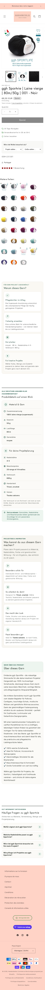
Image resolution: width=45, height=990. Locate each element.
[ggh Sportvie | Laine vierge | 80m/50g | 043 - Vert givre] (4, 251)
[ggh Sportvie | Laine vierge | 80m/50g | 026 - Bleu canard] (14, 219)
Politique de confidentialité (14, 978)
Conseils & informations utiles (16, 908)
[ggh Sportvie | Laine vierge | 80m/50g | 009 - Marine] (4, 198)
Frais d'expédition (17, 103)
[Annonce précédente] (4, 6)
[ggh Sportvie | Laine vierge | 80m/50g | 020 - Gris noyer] (14, 208)
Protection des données (14, 903)
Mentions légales (23, 985)
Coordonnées (32, 981)
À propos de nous (12, 876)
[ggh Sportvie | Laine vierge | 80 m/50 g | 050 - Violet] (4, 262)
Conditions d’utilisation (34, 978)
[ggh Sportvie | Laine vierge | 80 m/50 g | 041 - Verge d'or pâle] (23, 241)
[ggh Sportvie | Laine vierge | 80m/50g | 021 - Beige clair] (23, 208)
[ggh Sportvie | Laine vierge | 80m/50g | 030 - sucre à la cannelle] (4, 230)
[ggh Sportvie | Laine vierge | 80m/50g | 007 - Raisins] (33, 187)
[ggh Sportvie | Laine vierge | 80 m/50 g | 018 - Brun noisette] (4, 208)
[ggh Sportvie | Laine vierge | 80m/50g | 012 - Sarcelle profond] (14, 198)
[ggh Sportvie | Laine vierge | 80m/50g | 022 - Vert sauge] (33, 208)
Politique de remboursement (26, 974)
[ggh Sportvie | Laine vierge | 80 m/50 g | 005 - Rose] (23, 187)
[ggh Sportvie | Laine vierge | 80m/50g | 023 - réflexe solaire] (4, 219)
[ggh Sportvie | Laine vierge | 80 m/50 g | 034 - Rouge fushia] (33, 230)
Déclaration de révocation (15, 898)
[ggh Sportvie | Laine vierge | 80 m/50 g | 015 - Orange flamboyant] (23, 198)
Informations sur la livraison (16, 871)
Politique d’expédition (18, 981)
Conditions (9, 892)
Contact (8, 882)
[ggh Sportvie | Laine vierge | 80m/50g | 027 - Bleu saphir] (23, 219)
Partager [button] (7, 162)
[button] (4, 16)
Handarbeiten (12, 971)
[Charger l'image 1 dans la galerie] (11, 76)
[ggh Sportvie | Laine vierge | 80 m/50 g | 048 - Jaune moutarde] (33, 251)
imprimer (8, 887)
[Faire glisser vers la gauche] (2, 77)
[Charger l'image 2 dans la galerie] (22, 76)
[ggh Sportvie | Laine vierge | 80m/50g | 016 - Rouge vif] (33, 198)
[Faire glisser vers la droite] (42, 77)
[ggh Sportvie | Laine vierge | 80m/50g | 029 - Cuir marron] (33, 219)
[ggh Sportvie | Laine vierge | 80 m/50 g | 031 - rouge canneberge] (14, 230)
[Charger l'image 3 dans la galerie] (34, 76)
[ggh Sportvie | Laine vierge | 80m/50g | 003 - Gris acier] (14, 187)
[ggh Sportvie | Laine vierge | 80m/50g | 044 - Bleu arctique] (14, 251)
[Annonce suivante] (40, 6)
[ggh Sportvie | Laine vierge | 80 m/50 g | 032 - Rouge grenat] (23, 230)
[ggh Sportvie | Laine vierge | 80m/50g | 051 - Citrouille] (14, 262)
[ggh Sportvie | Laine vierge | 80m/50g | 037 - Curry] (14, 241)
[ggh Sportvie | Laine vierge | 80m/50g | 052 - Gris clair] (23, 262)
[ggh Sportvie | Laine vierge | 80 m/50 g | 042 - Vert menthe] (33, 241)
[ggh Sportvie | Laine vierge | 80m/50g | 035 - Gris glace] (4, 241)
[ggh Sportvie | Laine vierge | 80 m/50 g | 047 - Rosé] (23, 251)
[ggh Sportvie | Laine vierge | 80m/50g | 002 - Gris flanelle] (4, 187)
